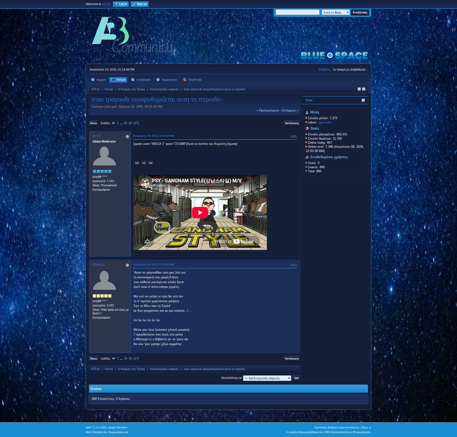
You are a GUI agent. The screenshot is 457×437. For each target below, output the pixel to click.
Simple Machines (118, 427)
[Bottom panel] (364, 89)
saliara (98, 264)
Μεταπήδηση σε (231, 378)
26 (130, 123)
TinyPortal (320, 427)
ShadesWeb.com (118, 432)
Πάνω (93, 358)
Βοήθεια (332, 427)
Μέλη (314, 112)
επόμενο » (290, 110)
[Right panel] (359, 89)
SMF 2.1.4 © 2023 (96, 427)
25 (125, 123)
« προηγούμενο (268, 110)
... (122, 123)
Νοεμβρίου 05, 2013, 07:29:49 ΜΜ (153, 264)
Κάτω (93, 123)
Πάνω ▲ (366, 427)
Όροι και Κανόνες (349, 427)
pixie (97, 135)
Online (95, 389)
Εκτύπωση (292, 123)
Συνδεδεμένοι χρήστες (329, 157)
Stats (309, 100)
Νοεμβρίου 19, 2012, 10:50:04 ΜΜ (153, 135)
